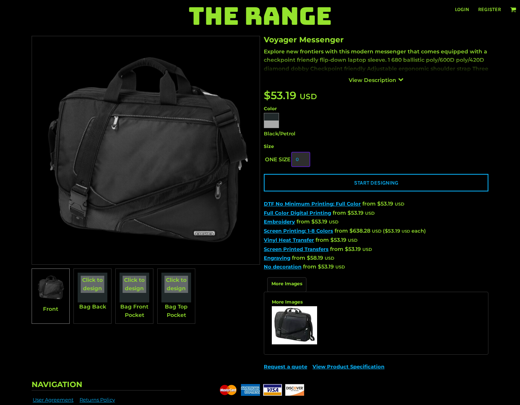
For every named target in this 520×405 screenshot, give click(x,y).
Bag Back (92, 306)
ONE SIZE (277, 159)
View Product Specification (348, 366)
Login (462, 9)
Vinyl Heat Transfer (289, 240)
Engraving (277, 258)
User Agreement (53, 400)
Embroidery (279, 222)
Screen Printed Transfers (296, 249)
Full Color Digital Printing (297, 213)
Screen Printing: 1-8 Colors (298, 231)
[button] (513, 9)
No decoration (282, 267)
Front (50, 308)
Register (489, 9)
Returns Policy (97, 400)
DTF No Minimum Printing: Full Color (312, 204)
